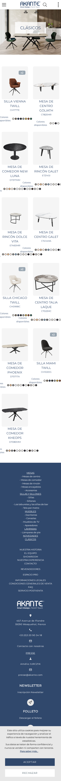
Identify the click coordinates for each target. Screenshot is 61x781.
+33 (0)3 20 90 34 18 (30, 635)
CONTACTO (30, 563)
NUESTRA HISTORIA (31, 549)
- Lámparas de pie (30, 532)
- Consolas (30, 518)
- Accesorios (30, 490)
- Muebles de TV (30, 521)
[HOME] (30, 5)
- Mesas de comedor (30, 480)
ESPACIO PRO (30, 574)
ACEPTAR (29, 762)
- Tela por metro (30, 507)
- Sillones (31, 501)
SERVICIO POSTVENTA (30, 590)
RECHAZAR (29, 772)
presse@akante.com (30, 675)
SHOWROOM (30, 556)
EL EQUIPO (30, 553)
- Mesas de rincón (30, 483)
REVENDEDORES (30, 569)
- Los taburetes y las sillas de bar (30, 504)
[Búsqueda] (44, 5)
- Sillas (30, 497)
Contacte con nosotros (30, 646)
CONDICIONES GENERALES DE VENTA (30, 583)
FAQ (30, 587)
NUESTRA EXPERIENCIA (30, 560)
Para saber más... (29, 751)
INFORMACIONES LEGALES (30, 580)
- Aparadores (30, 525)
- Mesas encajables (30, 486)
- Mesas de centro (30, 476)
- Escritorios (30, 515)
